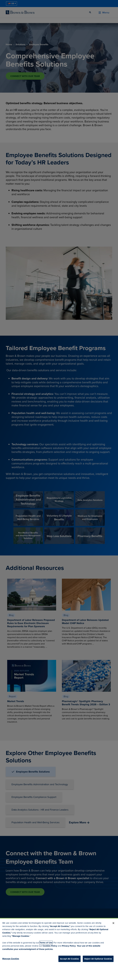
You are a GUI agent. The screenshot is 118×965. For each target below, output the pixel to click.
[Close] (113, 923)
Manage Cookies (10, 958)
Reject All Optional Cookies (98, 958)
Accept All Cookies (69, 958)
